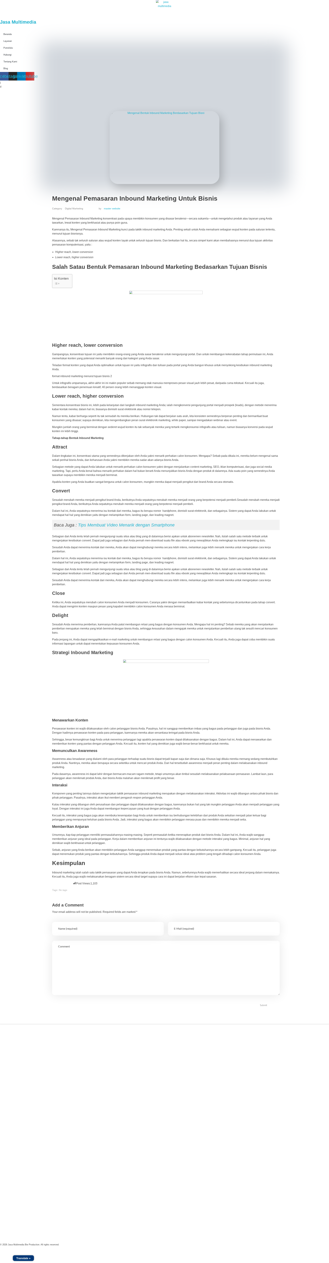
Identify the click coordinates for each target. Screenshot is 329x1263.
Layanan (7, 41)
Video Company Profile (17, 1103)
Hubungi (8, 1095)
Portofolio (9, 1080)
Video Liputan (11, 1111)
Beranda (7, 34)
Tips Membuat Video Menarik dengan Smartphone (126, 525)
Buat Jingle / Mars (14, 1127)
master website (112, 208)
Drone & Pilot (11, 1143)
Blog (6, 1088)
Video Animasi (12, 1119)
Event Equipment (13, 1135)
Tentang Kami (11, 1072)
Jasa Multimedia (18, 22)
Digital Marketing (74, 208)
